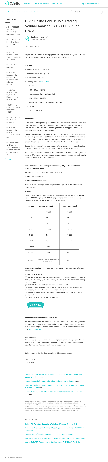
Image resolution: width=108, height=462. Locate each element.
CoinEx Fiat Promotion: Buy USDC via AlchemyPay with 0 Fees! (13, 132)
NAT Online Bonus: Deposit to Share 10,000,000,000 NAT (13, 43)
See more (9, 159)
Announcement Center (41, 4)
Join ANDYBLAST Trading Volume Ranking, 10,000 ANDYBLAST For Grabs (52, 442)
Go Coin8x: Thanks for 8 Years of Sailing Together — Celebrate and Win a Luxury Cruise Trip (13, 149)
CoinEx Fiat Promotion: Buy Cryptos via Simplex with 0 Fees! (13, 55)
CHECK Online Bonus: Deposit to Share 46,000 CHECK (13, 108)
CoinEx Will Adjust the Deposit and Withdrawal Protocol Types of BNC (51, 424)
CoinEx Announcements (13, 12)
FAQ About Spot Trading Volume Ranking (43, 297)
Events (26, 12)
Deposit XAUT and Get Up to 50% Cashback (13, 120)
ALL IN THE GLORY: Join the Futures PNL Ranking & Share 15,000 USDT (13, 30)
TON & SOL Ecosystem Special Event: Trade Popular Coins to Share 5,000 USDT (55, 438)
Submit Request (56, 4)
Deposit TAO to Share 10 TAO (11, 66)
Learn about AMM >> (37, 329)
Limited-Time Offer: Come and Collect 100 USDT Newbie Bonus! (49, 434)
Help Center (27, 4)
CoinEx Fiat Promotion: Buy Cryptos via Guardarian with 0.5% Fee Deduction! (12, 78)
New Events (35, 12)
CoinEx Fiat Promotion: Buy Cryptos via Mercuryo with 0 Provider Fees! (12, 94)
